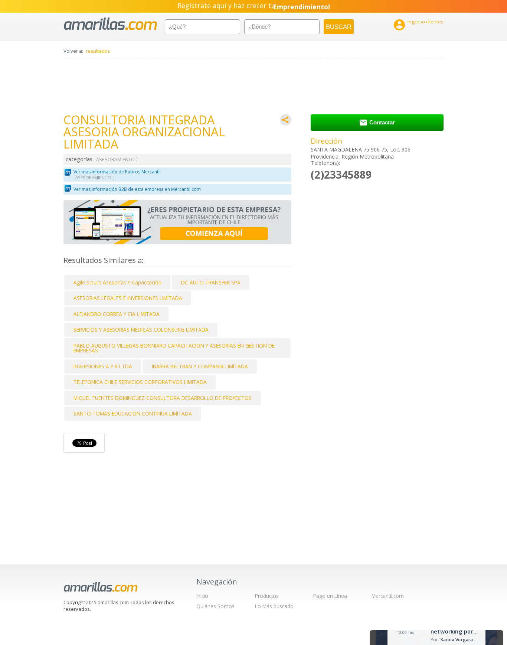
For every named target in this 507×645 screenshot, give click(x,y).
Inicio (202, 595)
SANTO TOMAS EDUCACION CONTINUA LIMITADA (132, 413)
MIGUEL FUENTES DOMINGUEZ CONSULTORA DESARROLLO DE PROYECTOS (162, 397)
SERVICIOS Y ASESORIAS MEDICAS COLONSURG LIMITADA (141, 329)
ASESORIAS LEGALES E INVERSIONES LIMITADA (127, 298)
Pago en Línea (330, 595)
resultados (98, 51)
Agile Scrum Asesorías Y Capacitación (117, 282)
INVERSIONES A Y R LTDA (102, 366)
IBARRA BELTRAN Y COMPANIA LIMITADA (200, 366)
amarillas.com (110, 24)
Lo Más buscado (274, 606)
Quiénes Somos (215, 606)
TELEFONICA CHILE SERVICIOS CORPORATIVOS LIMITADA (140, 381)
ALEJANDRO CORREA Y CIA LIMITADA (116, 313)
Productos (267, 595)
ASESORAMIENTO (115, 159)
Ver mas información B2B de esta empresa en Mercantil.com (137, 189)
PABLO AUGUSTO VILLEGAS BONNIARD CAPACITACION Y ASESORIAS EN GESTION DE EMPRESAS (174, 348)
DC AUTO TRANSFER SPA (211, 282)
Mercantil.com (388, 595)
